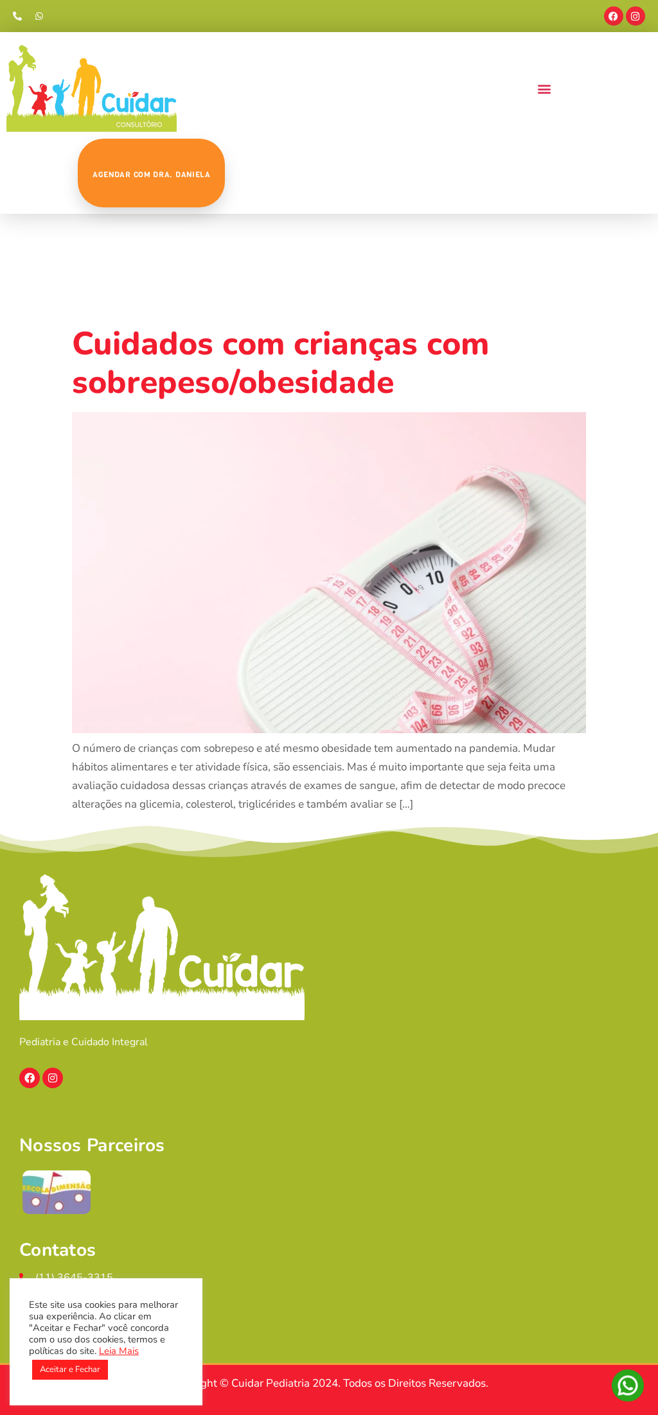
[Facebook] (613, 16)
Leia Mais (119, 1351)
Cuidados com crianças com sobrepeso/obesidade (280, 363)
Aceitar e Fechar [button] (70, 1369)
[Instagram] (635, 16)
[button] (544, 89)
